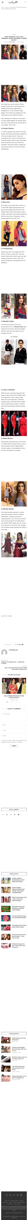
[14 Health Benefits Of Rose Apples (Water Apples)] (5, 927)
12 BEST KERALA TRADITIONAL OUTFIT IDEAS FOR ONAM (18, 880)
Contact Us (5, 1202)
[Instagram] (11, 814)
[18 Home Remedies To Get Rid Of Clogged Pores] (5, 1078)
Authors (21, 1200)
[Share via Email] (22, 644)
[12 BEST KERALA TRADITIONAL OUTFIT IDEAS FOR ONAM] (5, 881)
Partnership (10, 1204)
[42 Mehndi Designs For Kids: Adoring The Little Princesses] (5, 946)
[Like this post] (16, 644)
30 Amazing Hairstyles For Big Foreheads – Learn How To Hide (19, 936)
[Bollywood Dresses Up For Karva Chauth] (14, 686)
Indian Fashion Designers (19, 1202)
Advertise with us (14, 1200)
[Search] (25, 2)
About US (7, 1200)
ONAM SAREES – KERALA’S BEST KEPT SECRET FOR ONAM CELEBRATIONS (18, 890)
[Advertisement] (14, 22)
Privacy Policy (17, 1204)
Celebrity (7, 7)
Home (2, 7)
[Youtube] (18, 814)
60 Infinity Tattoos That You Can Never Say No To (19, 1057)
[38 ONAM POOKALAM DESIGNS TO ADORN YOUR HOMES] (5, 909)
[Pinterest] (15, 814)
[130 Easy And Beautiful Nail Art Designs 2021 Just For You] (5, 1050)
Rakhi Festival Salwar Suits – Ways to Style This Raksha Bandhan (19, 899)
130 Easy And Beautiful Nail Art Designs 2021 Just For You (19, 1049)
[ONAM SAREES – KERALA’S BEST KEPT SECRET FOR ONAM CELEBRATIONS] (5, 890)
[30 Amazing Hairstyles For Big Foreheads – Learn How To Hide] (5, 937)
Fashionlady (12, 42)
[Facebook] (3, 814)
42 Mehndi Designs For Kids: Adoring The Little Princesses (18, 945)
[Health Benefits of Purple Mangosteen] (5, 1040)
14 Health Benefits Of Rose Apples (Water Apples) (19, 926)
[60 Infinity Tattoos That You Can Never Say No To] (5, 1059)
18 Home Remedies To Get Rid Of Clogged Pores (19, 1076)
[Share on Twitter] (19, 644)
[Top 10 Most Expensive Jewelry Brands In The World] (5, 1069)
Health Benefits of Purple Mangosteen (19, 1038)
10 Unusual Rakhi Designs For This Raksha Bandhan (19, 916)
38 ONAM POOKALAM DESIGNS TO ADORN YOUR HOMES (18, 908)
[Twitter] (7, 814)
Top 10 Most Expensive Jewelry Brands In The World (18, 1068)
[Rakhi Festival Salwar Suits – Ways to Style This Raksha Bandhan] (5, 900)
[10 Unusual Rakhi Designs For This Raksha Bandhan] (5, 918)
